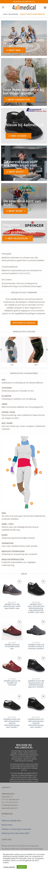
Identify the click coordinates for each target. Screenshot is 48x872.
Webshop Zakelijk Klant (11, 820)
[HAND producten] (40, 472)
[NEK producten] (18, 444)
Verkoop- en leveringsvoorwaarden (16, 829)
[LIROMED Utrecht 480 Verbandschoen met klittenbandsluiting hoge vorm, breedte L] (36, 666)
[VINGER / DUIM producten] (7, 470)
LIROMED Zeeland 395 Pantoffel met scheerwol (12, 683)
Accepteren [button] (21, 867)
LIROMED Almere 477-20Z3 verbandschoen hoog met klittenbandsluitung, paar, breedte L (36, 723)
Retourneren (7, 825)
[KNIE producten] (14, 485)
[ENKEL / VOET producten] (31, 503)
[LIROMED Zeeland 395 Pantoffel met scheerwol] (12, 666)
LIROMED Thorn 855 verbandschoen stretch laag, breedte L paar (12, 606)
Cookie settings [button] (9, 867)
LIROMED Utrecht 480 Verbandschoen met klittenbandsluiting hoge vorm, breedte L (36, 684)
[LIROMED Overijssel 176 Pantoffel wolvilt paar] (12, 629)
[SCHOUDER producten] (38, 452)
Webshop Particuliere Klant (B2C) (15, 833)
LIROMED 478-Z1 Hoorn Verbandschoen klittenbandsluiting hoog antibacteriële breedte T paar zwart (36, 608)
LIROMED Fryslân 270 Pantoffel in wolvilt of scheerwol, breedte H (36, 647)
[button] (3, 7)
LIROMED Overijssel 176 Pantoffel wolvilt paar (12, 647)
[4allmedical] (24, 7)
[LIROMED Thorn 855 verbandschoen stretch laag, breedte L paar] (12, 589)
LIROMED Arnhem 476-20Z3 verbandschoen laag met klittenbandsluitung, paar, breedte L (12, 723)
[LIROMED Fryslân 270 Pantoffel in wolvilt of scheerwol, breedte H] (36, 629)
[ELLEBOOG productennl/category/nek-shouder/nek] (9, 459)
